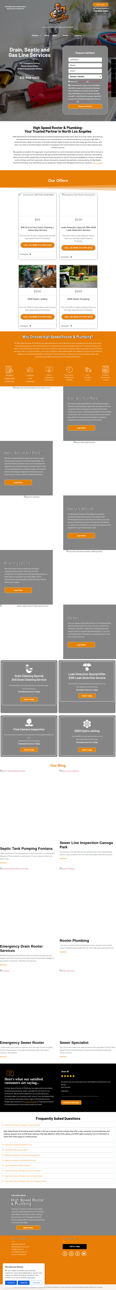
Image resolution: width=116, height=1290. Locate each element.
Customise (36, 1283)
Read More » (4, 863)
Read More (31, 1277)
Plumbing (35, 35)
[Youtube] (84, 1253)
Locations (78, 35)
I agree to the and (85, 81)
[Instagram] (71, 1253)
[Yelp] (77, 1253)
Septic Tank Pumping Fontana (26, 848)
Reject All (24, 1283)
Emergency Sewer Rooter (22, 1043)
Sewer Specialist (74, 1043)
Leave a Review (30, 1102)
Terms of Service (84, 102)
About (54, 35)
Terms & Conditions (94, 81)
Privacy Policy (82, 81)
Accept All (11, 1283)
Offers (47, 35)
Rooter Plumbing (74, 941)
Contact (65, 35)
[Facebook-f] (65, 1253)
